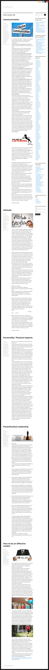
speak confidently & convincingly (5, 40)
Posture (4, 353)
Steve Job (7, 563)
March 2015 (38, 133)
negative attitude (6, 219)
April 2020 (37, 84)
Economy (37, 170)
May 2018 (37, 99)
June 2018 (37, 98)
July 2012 (37, 158)
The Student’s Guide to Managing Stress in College (41, 40)
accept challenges (6, 216)
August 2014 (38, 138)
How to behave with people (40, 174)
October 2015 (38, 128)
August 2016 (38, 119)
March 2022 (38, 73)
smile (7, 353)
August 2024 (38, 67)
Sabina (37, 45)
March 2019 (38, 96)
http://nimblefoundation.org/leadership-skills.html (22, 657)
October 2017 (38, 105)
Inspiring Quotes (38, 175)
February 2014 (38, 143)
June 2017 (37, 109)
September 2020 (38, 79)
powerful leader (5, 440)
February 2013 (38, 155)
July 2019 (37, 92)
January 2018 (38, 102)
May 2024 (37, 69)
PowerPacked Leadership (16, 427)
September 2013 (38, 148)
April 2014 (37, 141)
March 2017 (38, 112)
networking (7, 349)
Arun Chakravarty (38, 48)
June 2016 (37, 121)
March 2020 (38, 85)
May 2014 (37, 140)
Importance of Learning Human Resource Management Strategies (41, 50)
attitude (4, 217)
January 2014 (38, 144)
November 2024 (38, 64)
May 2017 (37, 110)
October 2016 (38, 117)
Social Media (5, 354)
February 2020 (38, 86)
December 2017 (38, 103)
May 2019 (37, 94)
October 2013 (38, 147)
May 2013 (37, 152)
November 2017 (38, 104)
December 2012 (38, 157)
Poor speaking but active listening (6, 38)
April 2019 (37, 95)
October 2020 (38, 78)
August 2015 (38, 130)
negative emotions (6, 220)
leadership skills (5, 439)
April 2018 (37, 100)
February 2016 (38, 125)
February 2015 (38, 134)
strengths (4, 227)
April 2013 (37, 153)
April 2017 (37, 111)
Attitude (7, 210)
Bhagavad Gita (38, 166)
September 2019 (38, 90)
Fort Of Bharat (38, 173)
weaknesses (5, 228)
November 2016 (38, 116)
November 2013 (38, 146)
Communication (11, 19)
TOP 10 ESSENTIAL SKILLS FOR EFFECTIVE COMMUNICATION (40, 43)
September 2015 (38, 129)
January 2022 (38, 75)
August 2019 (38, 91)
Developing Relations (39, 169)
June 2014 (37, 139)
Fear (36, 172)
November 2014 (38, 137)
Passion (4, 561)
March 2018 (38, 101)
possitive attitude (6, 223)
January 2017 (38, 114)
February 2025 (38, 61)
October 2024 (38, 65)
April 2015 (37, 132)
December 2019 (38, 88)
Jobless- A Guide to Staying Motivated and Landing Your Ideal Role (40, 26)
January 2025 (38, 62)
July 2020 (37, 81)
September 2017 (38, 106)
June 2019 (37, 93)
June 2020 (37, 82)
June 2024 (37, 68)
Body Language (38, 167)
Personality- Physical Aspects (18, 337)
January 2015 (38, 135)
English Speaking (38, 171)
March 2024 (38, 71)
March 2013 (37, 154)
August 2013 (38, 149)
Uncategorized (5, 24)
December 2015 (38, 127)
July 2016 (37, 120)
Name (36, 207)
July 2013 (37, 150)
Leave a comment (6, 44)
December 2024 (38, 63)
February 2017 (38, 113)
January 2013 (38, 156)
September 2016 (38, 118)
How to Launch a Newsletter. (40, 30)
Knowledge (5, 556)
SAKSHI (37, 52)
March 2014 (38, 142)
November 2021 (38, 77)
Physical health (5, 352)
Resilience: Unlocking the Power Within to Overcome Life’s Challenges (41, 23)
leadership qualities (6, 559)
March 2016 (38, 124)
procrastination (5, 226)
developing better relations (40, 168)
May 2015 (37, 131)
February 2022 (38, 74)
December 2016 (38, 115)
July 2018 (37, 97)
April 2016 (37, 123)
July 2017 (37, 108)
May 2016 (37, 122)
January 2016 (38, 126)
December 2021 (38, 76)
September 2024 (38, 66)
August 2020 (38, 80)
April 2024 (37, 70)
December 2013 (38, 145)
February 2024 (38, 72)
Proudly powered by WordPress (8, 665)
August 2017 (38, 107)
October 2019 (38, 89)
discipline (4, 552)
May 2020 (37, 83)
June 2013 (37, 151)
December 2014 (38, 136)
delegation (5, 435)
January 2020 (38, 87)
